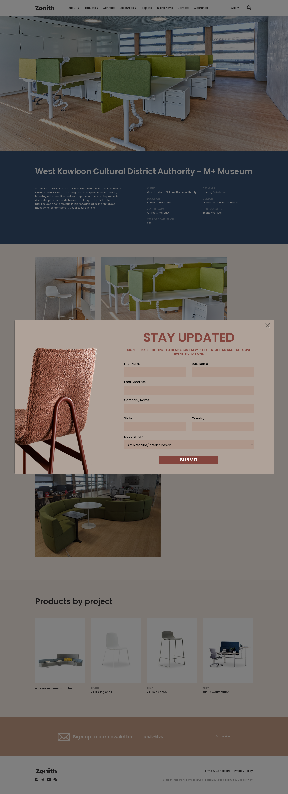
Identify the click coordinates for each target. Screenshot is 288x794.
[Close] (268, 325)
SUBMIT (189, 460)
